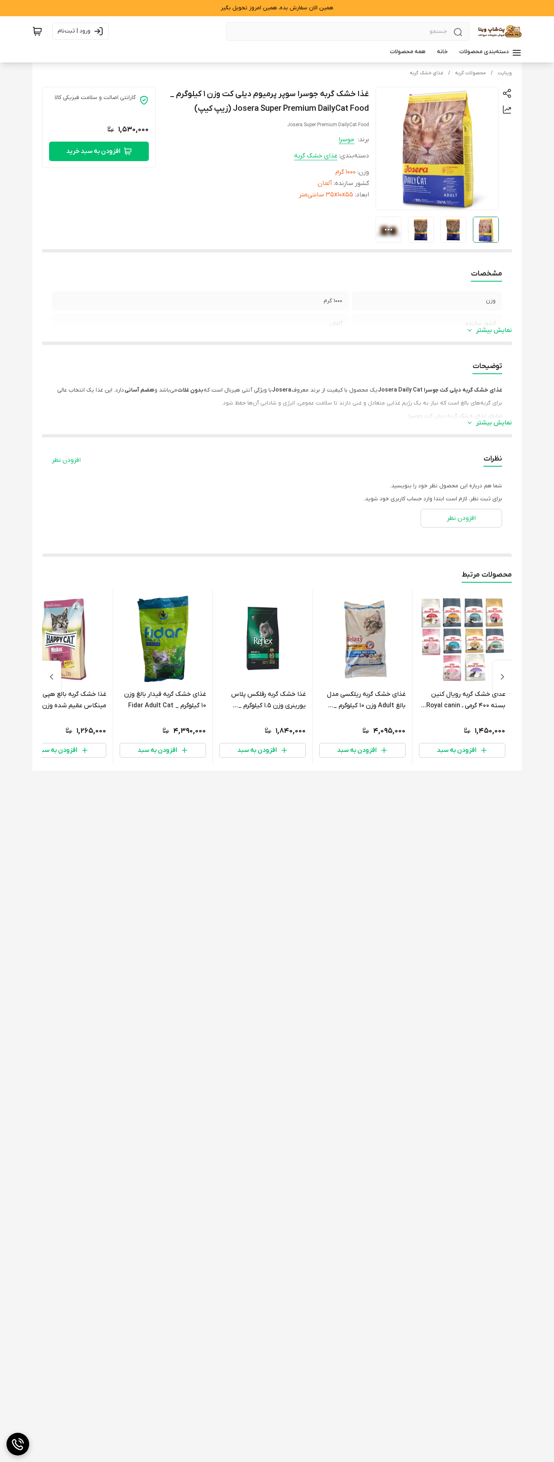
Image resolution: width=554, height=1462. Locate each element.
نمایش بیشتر (494, 330)
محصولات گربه (470, 73)
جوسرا (346, 140)
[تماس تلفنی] (17, 1444)
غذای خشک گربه (426, 73)
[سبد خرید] (37, 31)
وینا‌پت (505, 73)
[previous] (502, 677)
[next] (51, 677)
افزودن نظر (66, 460)
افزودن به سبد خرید (93, 151)
